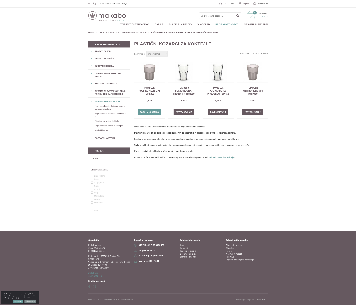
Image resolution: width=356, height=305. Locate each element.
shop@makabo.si (147, 250)
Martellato (99, 196)
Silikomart (98, 202)
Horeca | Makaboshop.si (108, 32)
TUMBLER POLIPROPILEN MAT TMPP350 (149, 90)
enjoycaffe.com (95, 275)
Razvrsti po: (139, 53)
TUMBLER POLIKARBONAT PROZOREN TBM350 (184, 90)
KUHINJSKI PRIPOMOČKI (106, 84)
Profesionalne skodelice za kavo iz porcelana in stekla (110, 107)
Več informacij (30, 301)
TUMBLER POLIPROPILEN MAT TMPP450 (252, 90)
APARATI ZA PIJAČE (104, 59)
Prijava (246, 3)
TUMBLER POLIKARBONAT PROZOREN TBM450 (218, 90)
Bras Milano (99, 176)
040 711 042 (144, 245)
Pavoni (97, 199)
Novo (96, 210)
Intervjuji (230, 256)
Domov (91, 32)
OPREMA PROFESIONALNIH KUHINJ (108, 74)
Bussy (97, 179)
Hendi (97, 189)
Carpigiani (99, 182)
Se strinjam (18, 301)
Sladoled (203, 24)
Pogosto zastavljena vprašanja (240, 259)
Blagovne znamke (188, 256)
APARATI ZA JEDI (103, 51)
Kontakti (184, 248)
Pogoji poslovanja (188, 251)
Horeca (229, 251)
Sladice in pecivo (180, 24)
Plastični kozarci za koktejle (107, 121)
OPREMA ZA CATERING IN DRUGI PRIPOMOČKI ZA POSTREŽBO (110, 92)
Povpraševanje (184, 112)
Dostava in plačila (188, 253)
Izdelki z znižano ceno (134, 24)
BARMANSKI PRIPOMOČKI (134, 32)
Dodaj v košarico (149, 112)
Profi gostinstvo (226, 24)
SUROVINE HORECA (104, 66)
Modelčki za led (101, 130)
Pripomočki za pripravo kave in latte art (110, 115)
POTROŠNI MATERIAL (105, 138)
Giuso (96, 186)
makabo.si (93, 273)
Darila (159, 24)
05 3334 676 (158, 245)
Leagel (97, 192)
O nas (183, 245)
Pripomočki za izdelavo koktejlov (109, 126)
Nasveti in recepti (256, 24)
